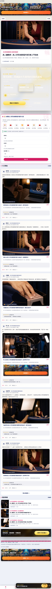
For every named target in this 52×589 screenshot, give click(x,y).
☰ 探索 (3, 18)
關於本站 (2, 542)
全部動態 (49, 165)
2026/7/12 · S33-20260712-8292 (12, 444)
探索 (16, 587)
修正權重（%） (7, 151)
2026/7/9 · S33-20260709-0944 (12, 172)
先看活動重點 (38, 103)
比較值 (5, 143)
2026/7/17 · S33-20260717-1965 (12, 327)
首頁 (5, 587)
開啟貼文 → (15, 217)
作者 (6, 542)
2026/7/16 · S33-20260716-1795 (12, 224)
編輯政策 (10, 542)
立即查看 (44, 585)
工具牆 (16, 542)
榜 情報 (49, 18)
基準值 (5, 135)
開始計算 (26, 159)
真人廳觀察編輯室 (6, 61)
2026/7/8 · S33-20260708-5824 (12, 392)
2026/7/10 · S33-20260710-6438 (12, 276)
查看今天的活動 (42, 533)
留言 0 (7, 269)
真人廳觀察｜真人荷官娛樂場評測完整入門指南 (20, 55)
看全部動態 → (26, 493)
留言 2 (7, 217)
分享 (10, 217)
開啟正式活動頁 (14, 103)
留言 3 (7, 320)
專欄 (13, 542)
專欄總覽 (49, 497)
